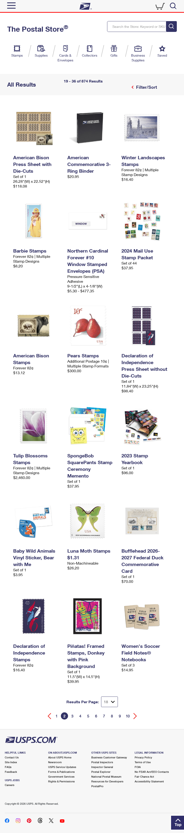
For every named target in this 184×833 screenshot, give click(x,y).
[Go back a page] (49, 716)
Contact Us (12, 757)
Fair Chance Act (144, 776)
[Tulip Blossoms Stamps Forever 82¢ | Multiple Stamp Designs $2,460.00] (38, 425)
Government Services (61, 776)
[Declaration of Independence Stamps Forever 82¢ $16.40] (38, 616)
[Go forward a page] (135, 716)
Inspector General (102, 766)
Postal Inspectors (102, 762)
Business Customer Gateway (109, 757)
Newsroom (55, 762)
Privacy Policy (143, 757)
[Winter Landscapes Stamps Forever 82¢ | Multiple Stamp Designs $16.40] (146, 127)
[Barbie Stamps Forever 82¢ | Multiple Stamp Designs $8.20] (38, 221)
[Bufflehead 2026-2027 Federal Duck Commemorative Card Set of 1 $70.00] (146, 521)
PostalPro (97, 786)
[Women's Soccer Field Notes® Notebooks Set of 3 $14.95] (146, 616)
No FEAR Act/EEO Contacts (152, 771)
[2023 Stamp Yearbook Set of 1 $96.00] (146, 425)
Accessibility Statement (149, 781)
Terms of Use (143, 762)
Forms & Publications (61, 771)
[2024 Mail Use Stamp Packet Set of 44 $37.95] (146, 221)
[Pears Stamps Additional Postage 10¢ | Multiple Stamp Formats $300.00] (92, 325)
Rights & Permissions (61, 781)
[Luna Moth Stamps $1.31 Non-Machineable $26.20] (92, 521)
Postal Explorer (100, 771)
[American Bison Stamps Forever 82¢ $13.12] (38, 325)
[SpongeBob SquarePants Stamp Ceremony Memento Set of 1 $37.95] (92, 425)
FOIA (138, 766)
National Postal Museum (106, 776)
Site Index (11, 762)
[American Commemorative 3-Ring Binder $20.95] (92, 127)
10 (128, 716)
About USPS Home (59, 757)
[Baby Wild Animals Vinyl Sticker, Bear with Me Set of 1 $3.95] (38, 521)
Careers (9, 784)
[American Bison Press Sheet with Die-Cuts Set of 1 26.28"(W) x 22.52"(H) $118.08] (38, 127)
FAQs (8, 766)
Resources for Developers (107, 781)
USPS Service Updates (62, 766)
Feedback (11, 771)
